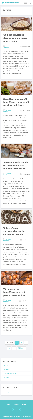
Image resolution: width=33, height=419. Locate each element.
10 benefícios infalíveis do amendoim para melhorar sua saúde (15, 165)
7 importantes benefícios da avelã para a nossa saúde (14, 292)
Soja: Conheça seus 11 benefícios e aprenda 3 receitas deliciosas (16, 102)
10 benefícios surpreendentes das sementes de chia (14, 231)
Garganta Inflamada (10, 373)
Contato (7, 405)
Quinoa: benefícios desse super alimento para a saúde (15, 38)
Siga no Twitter (13, 409)
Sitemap (25, 405)
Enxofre (6, 366)
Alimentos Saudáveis (7, 46)
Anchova (7, 369)
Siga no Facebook (19, 409)
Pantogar (7, 392)
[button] (30, 2)
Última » (21, 348)
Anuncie (16, 405)
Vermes (6, 377)
